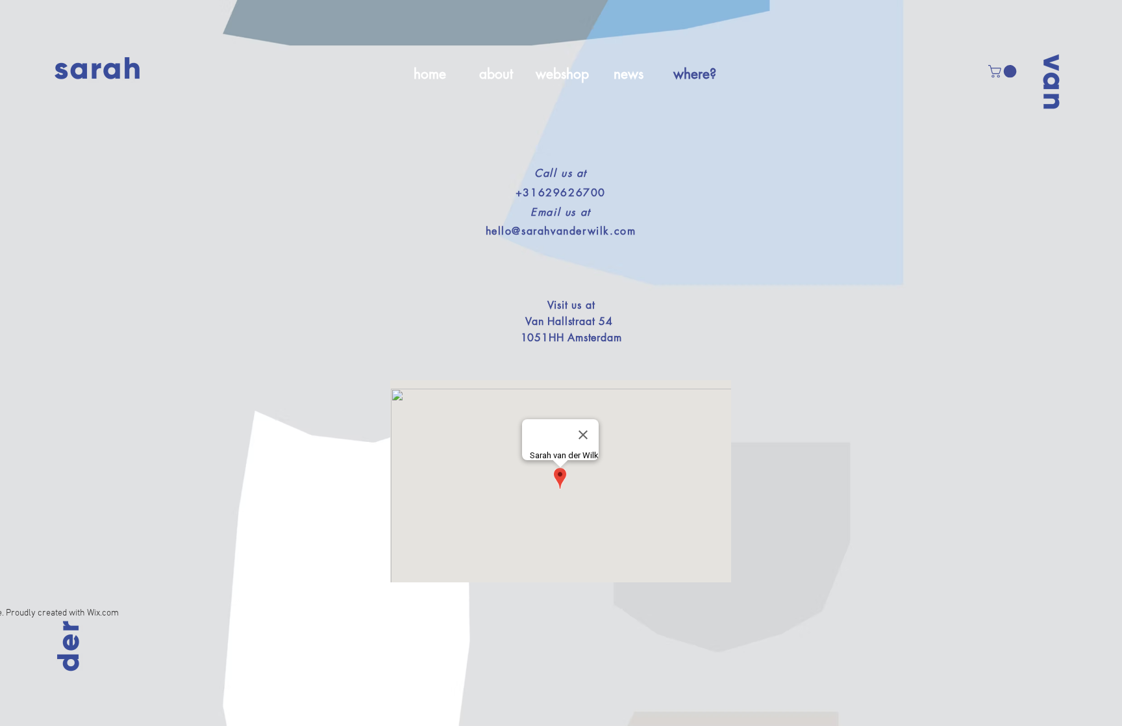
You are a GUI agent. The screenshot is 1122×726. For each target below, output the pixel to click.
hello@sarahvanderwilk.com (561, 231)
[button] (1003, 71)
